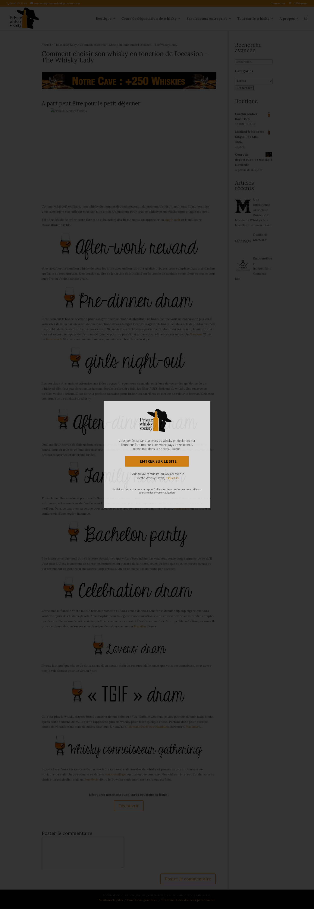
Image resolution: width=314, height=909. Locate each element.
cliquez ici (172, 478)
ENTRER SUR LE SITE (158, 461)
